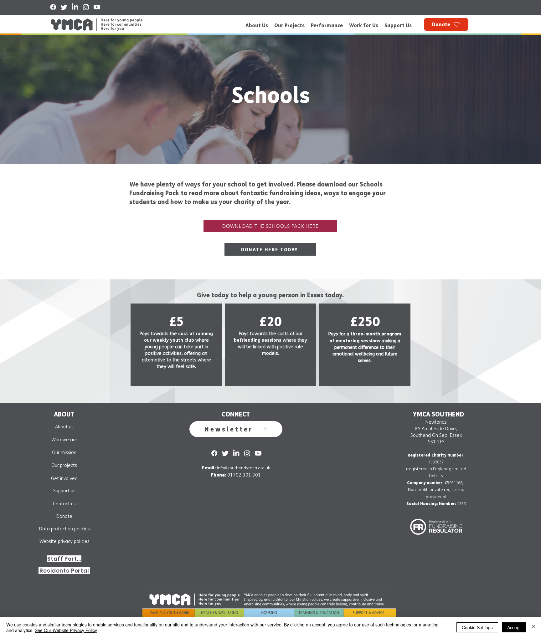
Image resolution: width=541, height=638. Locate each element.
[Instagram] (86, 7)
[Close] (533, 627)
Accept (514, 627)
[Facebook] (53, 7)
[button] (235, 429)
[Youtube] (97, 7)
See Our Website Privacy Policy (66, 630)
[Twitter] (64, 7)
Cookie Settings (477, 627)
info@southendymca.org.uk (243, 468)
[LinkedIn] (75, 7)
